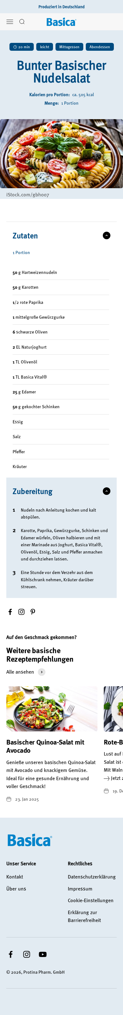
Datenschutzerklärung (92, 876)
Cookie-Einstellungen (91, 900)
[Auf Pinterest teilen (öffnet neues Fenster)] (33, 612)
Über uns (16, 888)
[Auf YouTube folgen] (42, 954)
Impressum (80, 888)
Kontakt (14, 876)
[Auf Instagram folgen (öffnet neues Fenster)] (21, 612)
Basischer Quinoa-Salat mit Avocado (45, 746)
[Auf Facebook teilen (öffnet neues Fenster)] (10, 612)
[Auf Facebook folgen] (10, 954)
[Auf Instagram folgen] (26, 954)
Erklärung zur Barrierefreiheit (84, 916)
